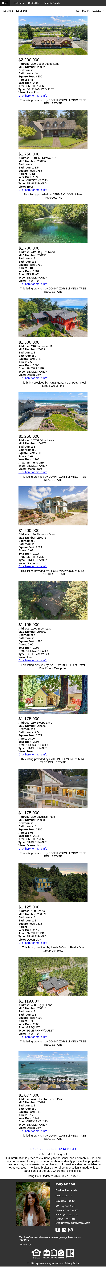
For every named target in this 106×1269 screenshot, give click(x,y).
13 (64, 1148)
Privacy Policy (72, 1263)
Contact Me (33, 3)
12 (60, 1148)
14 (68, 1148)
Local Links (18, 3)
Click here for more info (32, 95)
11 (56, 1148)
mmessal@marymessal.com (76, 1223)
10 (52, 1148)
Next (73, 1148)
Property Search (52, 3)
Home (5, 3)
